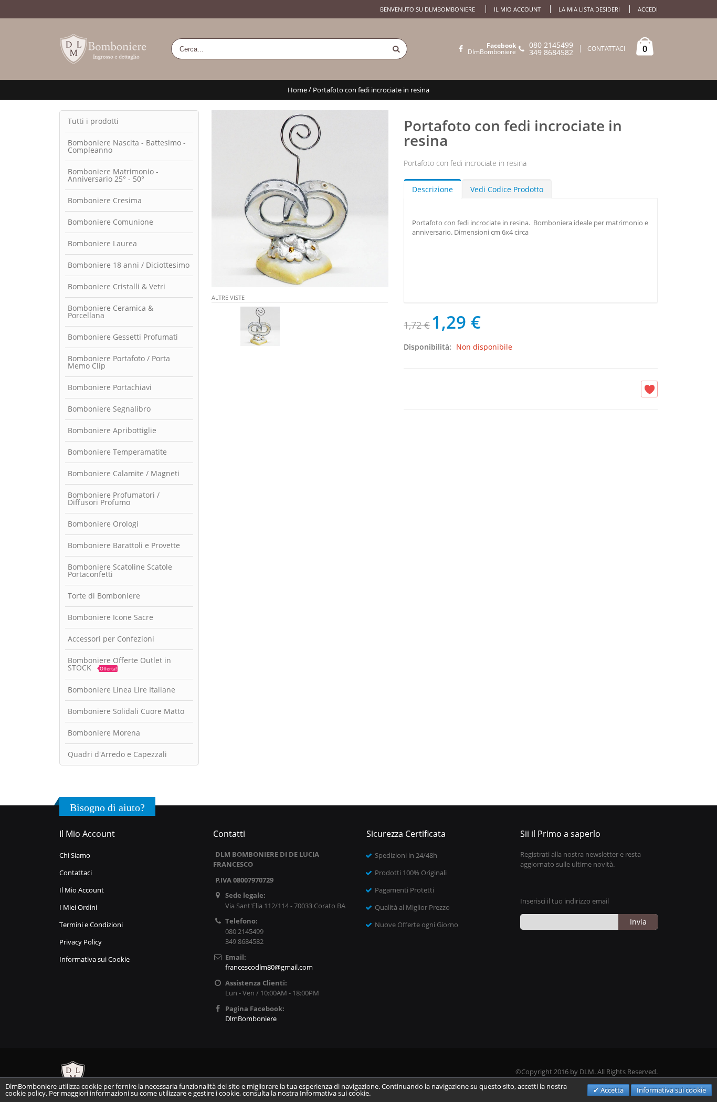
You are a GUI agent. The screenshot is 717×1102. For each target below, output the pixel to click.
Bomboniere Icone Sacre (110, 617)
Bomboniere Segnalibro (109, 409)
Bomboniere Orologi (103, 524)
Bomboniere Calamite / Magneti (124, 473)
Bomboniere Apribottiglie (112, 430)
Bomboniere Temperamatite (117, 452)
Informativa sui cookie (671, 1090)
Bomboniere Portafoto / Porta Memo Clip (119, 362)
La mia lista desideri (589, 9)
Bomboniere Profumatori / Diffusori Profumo (114, 498)
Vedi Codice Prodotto (506, 189)
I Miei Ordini (78, 907)
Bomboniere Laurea (102, 243)
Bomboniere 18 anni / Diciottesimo (128, 265)
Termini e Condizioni (91, 924)
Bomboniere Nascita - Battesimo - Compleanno (127, 146)
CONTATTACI (606, 49)
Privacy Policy (80, 942)
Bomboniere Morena (104, 733)
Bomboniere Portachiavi (110, 387)
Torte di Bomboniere (104, 596)
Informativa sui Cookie (94, 959)
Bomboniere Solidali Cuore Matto (126, 711)
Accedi (648, 9)
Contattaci (75, 872)
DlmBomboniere (492, 49)
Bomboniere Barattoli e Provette (124, 545)
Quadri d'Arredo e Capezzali (117, 754)
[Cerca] (396, 49)
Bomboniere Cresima (105, 200)
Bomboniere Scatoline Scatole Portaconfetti (120, 570)
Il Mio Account (81, 890)
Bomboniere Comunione (110, 222)
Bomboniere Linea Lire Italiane (121, 690)
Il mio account (517, 9)
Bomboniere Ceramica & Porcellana (110, 311)
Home (297, 90)
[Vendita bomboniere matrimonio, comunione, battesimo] (104, 49)
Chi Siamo (74, 855)
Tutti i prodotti (93, 121)
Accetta (611, 1090)
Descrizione (432, 189)
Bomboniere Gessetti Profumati (123, 337)
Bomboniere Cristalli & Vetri (116, 286)
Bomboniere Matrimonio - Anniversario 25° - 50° (113, 175)
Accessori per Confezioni (111, 639)
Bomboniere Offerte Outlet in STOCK (119, 664)
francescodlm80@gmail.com (269, 967)
